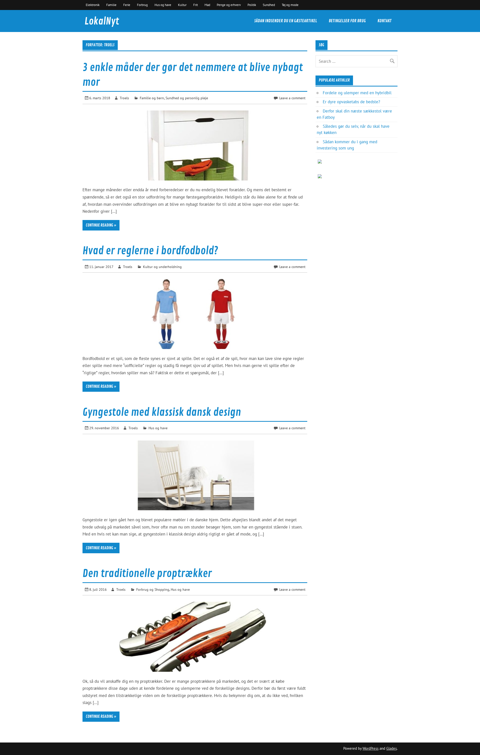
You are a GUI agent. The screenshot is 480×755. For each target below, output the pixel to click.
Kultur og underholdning (162, 266)
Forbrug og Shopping (152, 589)
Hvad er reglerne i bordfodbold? (150, 251)
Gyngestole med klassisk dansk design (161, 412)
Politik (252, 4)
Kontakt (385, 21)
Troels (124, 98)
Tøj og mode (290, 4)
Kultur (182, 4)
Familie (111, 4)
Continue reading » (101, 225)
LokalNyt (101, 21)
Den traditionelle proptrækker (147, 573)
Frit (195, 4)
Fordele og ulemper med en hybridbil (357, 93)
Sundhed (269, 4)
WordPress (370, 748)
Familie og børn (152, 98)
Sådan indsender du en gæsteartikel (285, 21)
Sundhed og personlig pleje (187, 98)
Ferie (126, 4)
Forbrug (142, 4)
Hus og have (162, 4)
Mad (207, 4)
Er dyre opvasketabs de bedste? (351, 101)
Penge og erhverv (229, 4)
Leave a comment (292, 98)
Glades (391, 748)
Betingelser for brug (347, 21)
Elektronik (93, 4)
